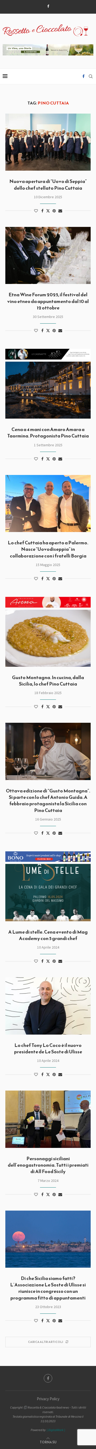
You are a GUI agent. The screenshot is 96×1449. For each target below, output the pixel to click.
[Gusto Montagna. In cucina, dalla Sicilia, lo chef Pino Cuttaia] (48, 638)
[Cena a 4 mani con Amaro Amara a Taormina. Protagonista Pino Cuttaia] (48, 390)
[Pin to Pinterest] (54, 210)
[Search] (90, 76)
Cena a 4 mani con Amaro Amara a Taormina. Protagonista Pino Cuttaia (48, 432)
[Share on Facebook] (42, 210)
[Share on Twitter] (48, 210)
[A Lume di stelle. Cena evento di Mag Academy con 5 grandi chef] (48, 892)
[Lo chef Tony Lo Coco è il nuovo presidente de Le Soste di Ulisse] (48, 1005)
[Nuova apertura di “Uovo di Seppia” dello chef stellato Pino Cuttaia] (48, 142)
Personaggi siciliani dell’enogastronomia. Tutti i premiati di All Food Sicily (48, 1165)
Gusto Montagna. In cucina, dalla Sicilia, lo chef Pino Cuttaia (48, 680)
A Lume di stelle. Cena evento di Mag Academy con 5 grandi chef (48, 935)
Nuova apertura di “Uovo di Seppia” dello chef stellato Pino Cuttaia (48, 184)
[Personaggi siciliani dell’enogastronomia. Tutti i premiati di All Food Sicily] (48, 1119)
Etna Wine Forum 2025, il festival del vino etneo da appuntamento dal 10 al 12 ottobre (48, 301)
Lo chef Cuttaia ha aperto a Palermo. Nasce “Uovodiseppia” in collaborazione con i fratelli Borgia (48, 549)
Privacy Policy (48, 1398)
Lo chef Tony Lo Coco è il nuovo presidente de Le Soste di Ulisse (48, 1048)
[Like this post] (36, 210)
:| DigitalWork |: (56, 1430)
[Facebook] (48, 6)
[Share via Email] (60, 210)
